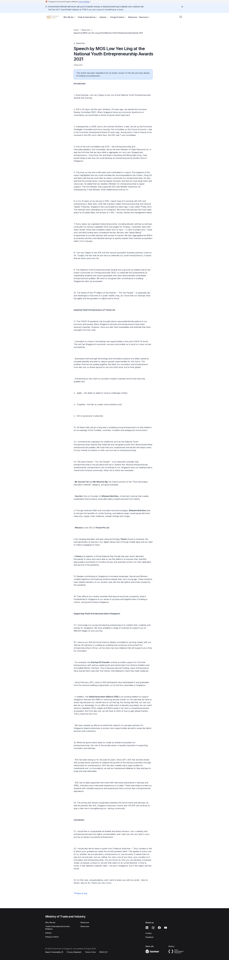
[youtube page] (165, 927)
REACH (102, 952)
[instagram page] (153, 927)
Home (76, 30)
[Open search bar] (181, 17)
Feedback (150, 937)
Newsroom (132, 17)
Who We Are (50, 922)
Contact (149, 933)
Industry (48, 933)
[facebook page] (159, 927)
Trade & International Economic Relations (57, 927)
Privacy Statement (74, 952)
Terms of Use (90, 952)
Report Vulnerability (53, 952)
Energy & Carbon (52, 937)
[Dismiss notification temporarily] (182, 7)
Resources (85, 926)
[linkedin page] (147, 927)
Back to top (82, 893)
